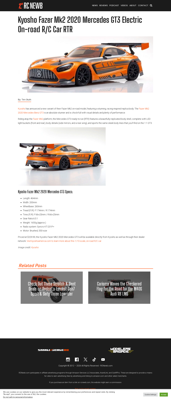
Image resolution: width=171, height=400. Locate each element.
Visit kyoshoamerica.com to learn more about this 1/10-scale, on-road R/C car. (64, 241)
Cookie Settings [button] (150, 395)
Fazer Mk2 (38, 119)
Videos (124, 5)
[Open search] (151, 5)
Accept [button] (163, 395)
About (132, 5)
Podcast (114, 5)
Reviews (103, 5)
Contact (143, 5)
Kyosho (21, 108)
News (95, 5)
